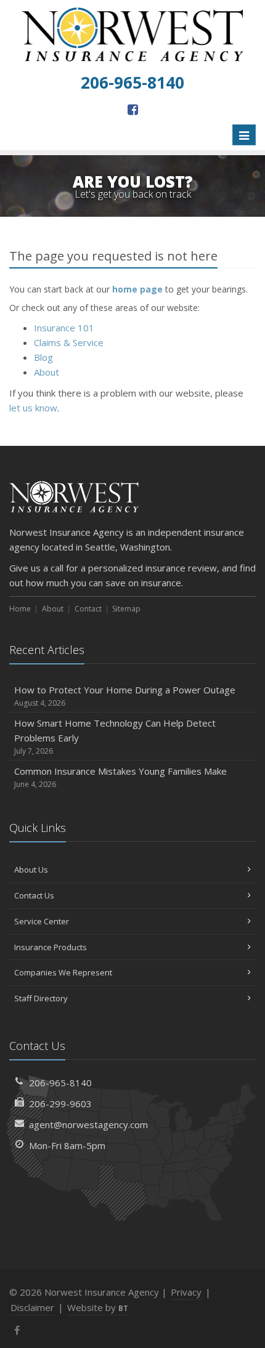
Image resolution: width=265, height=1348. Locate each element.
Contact (88, 608)
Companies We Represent (63, 972)
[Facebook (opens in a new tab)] (133, 109)
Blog (43, 357)
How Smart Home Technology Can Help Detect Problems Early (115, 736)
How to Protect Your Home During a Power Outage (124, 696)
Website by (97, 1307)
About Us (31, 869)
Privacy (186, 1292)
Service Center (41, 921)
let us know (33, 408)
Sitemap (126, 608)
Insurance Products (50, 947)
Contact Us (34, 895)
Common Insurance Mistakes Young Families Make (120, 777)
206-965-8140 (60, 1082)
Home (20, 608)
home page (137, 289)
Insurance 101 (64, 327)
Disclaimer (32, 1307)
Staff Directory (41, 998)
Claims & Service (69, 342)
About (46, 372)
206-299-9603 (60, 1103)
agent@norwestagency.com (88, 1124)
